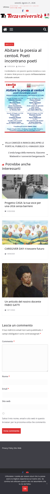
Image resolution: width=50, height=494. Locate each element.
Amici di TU (9, 44)
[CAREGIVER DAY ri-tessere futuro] (25, 222)
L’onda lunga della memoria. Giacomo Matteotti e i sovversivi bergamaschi (26, 154)
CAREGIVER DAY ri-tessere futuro (24, 248)
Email (5, 388)
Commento (8, 341)
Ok (25, 488)
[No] (47, 483)
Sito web (6, 401)
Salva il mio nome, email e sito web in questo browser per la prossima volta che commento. (24, 420)
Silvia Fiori (21, 66)
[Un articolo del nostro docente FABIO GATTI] (25, 265)
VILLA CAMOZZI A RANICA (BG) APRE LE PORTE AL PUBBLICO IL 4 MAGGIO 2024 (24, 144)
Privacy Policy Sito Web (11, 448)
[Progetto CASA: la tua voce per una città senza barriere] (25, 176)
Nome (6, 376)
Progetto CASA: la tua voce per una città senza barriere (23, 204)
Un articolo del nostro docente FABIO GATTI (23, 303)
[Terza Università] (5, 29)
